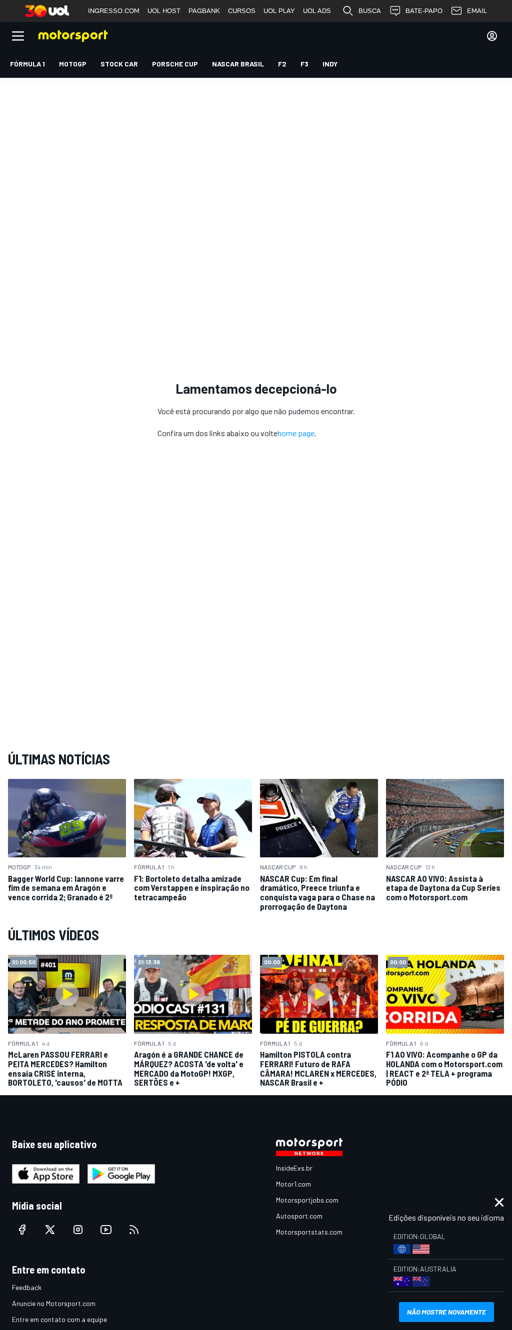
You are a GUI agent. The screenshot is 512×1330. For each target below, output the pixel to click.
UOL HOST (164, 10)
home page (296, 433)
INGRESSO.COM (114, 10)
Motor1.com (293, 1184)
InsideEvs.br (294, 1168)
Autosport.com (299, 1216)
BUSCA (369, 10)
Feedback (27, 1287)
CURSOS (242, 10)
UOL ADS (317, 10)
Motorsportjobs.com (307, 1200)
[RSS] (134, 1230)
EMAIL (477, 10)
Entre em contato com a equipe (59, 1319)
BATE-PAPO (424, 10)
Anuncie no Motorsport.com (54, 1303)
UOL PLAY (279, 10)
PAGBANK (204, 10)
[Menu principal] (18, 36)
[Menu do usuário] (492, 36)
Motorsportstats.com (309, 1232)
